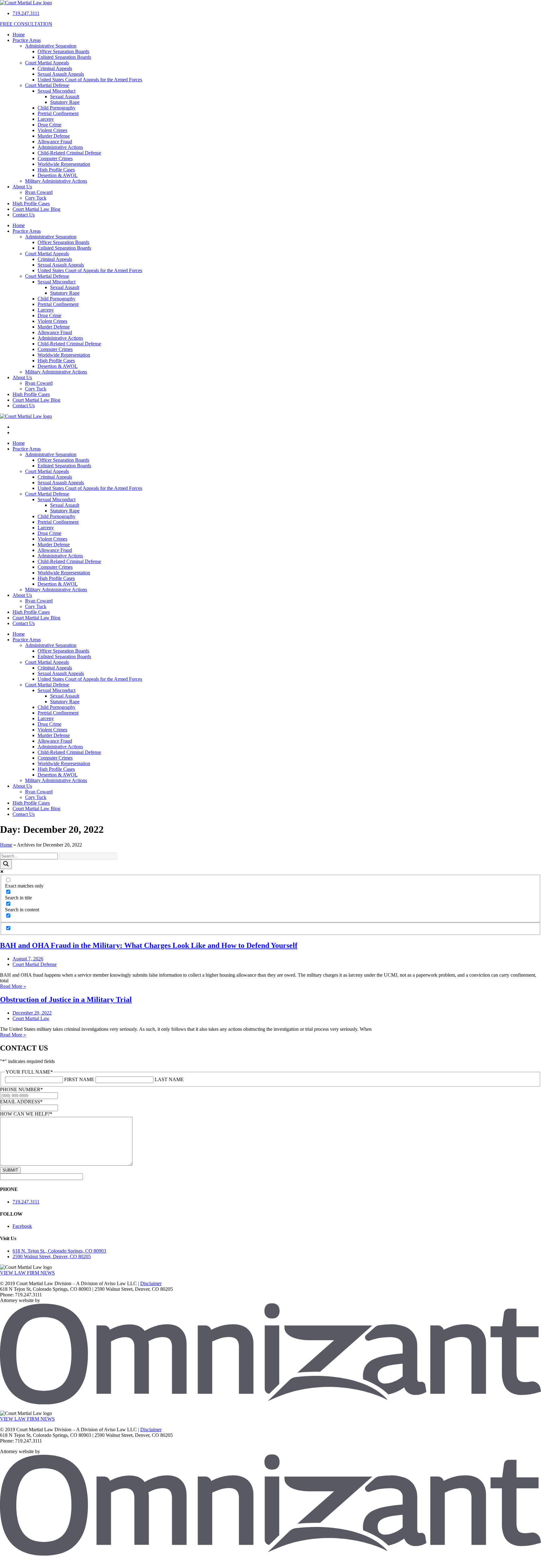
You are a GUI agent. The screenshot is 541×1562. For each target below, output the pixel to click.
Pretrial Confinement (58, 113)
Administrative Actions (60, 147)
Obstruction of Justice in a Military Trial (66, 999)
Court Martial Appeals (47, 62)
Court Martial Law (31, 1018)
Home (19, 34)
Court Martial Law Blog (36, 209)
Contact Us (24, 214)
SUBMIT (10, 1170)
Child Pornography (56, 107)
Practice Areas (27, 40)
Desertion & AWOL (58, 175)
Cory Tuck (35, 198)
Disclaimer (151, 1283)
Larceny (46, 119)
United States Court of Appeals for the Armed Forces (90, 79)
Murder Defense (54, 136)
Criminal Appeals (55, 68)
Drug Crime (49, 124)
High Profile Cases (56, 169)
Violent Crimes (52, 130)
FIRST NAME (79, 1079)
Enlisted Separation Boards (64, 57)
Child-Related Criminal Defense (69, 152)
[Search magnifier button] (6, 864)
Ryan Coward (39, 192)
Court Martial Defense (47, 85)
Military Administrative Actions (56, 181)
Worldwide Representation (64, 164)
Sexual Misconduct (56, 91)
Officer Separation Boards (63, 51)
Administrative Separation (50, 45)
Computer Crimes (55, 158)
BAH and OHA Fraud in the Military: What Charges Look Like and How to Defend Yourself (148, 945)
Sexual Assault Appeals (61, 74)
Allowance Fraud (55, 141)
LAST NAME (169, 1079)
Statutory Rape (65, 102)
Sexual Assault (64, 96)
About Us (22, 186)
